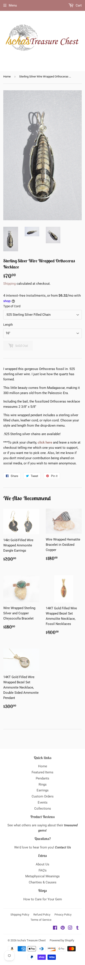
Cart (78, 5)
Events (43, 802)
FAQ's (43, 870)
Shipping (9, 284)
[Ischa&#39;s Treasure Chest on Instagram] (70, 928)
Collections (42, 808)
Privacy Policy (62, 914)
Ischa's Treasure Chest (31, 940)
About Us (42, 864)
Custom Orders (43, 796)
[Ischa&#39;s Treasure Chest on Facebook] (55, 928)
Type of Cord (11, 306)
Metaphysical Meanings (42, 876)
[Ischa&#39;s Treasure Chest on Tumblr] (77, 928)
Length (8, 324)
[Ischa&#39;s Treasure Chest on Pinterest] (62, 928)
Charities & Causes (42, 882)
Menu (13, 5)
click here (45, 442)
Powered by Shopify (62, 940)
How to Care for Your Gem (42, 899)
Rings (43, 784)
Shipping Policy (19, 914)
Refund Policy (41, 914)
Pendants (42, 778)
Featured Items (42, 772)
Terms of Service (41, 919)
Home (7, 76)
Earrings (43, 790)
